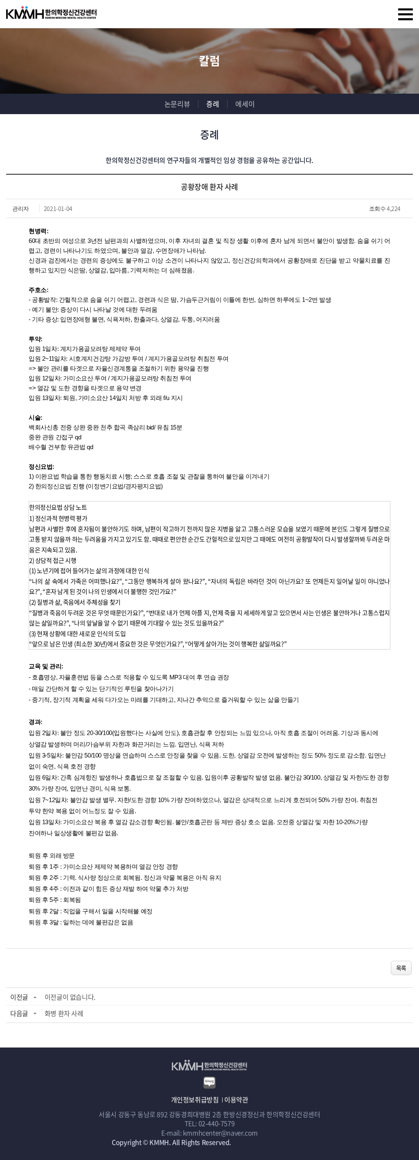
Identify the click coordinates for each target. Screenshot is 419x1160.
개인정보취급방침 (195, 1099)
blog (300, 1142)
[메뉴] (405, 14)
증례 (212, 104)
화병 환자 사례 (64, 1013)
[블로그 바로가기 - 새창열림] (209, 1081)
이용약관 (236, 1099)
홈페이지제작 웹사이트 (263, 1142)
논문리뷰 (177, 104)
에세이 (245, 104)
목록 (401, 968)
